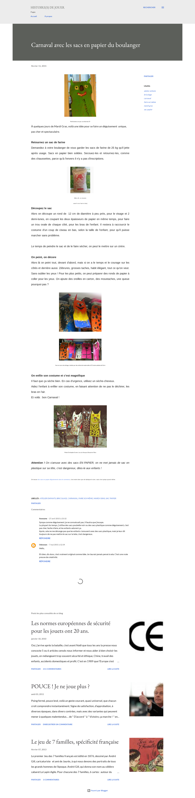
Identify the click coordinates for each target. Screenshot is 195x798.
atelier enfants (150, 91)
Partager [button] (148, 76)
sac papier (148, 109)
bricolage (148, 95)
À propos (48, 16)
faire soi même (150, 102)
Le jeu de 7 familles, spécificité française (75, 741)
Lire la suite (113, 669)
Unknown (43, 544)
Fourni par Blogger (99, 790)
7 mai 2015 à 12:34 (57, 544)
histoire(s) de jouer (47, 7)
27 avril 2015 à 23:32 (57, 518)
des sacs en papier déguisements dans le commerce (54, 479)
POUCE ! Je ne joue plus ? (60, 686)
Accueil (34, 16)
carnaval (147, 98)
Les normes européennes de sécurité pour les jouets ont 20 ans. (70, 627)
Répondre (44, 538)
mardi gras (148, 106)
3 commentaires (51, 780)
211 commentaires (52, 669)
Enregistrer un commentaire (57, 724)
